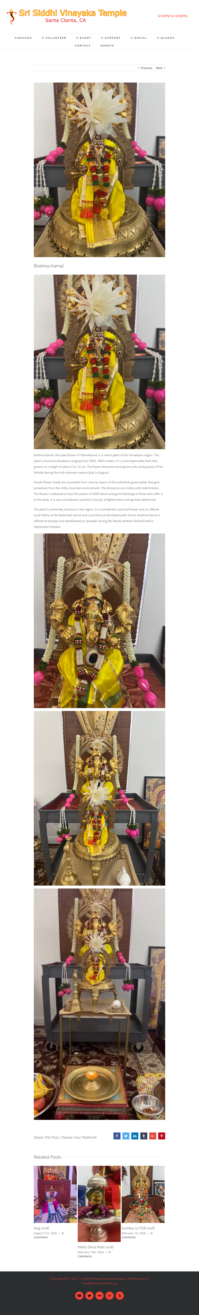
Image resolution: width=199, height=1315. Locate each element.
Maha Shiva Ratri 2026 (95, 1247)
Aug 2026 (41, 1228)
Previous (146, 68)
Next (159, 68)
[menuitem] (28, 38)
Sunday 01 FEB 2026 (138, 1228)
